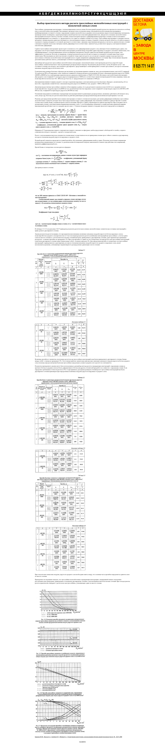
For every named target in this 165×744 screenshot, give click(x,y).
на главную (82, 741)
